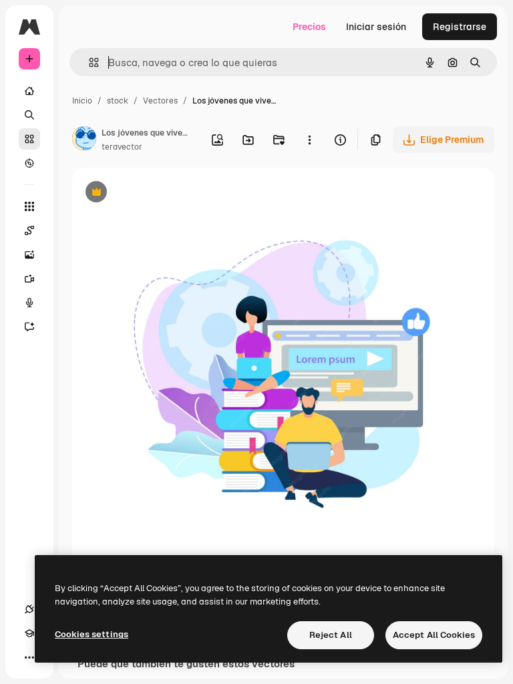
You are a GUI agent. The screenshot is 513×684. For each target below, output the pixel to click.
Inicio (82, 101)
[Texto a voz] (29, 302)
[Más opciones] (309, 139)
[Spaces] (29, 230)
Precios (309, 27)
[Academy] (29, 633)
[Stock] (29, 139)
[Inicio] (29, 91)
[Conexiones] (29, 609)
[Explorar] (29, 163)
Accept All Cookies (434, 635)
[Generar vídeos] (29, 278)
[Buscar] (29, 115)
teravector (122, 147)
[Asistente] (29, 326)
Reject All (330, 635)
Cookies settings (91, 634)
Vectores (160, 101)
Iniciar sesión (376, 27)
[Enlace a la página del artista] (84, 140)
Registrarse (459, 27)
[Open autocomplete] (88, 62)
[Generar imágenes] (29, 254)
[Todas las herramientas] (29, 206)
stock (117, 101)
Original (157, 193)
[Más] (29, 657)
